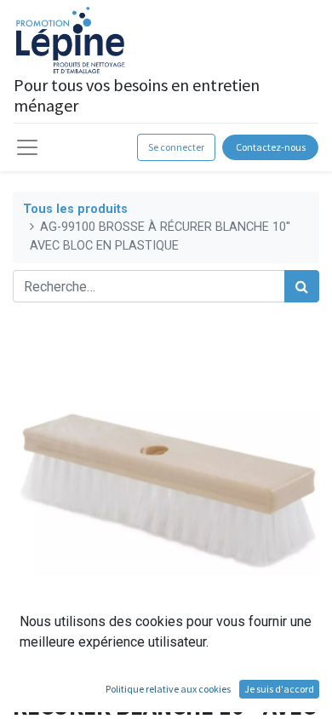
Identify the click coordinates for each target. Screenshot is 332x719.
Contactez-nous (271, 147)
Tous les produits (75, 209)
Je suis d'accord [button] (279, 688)
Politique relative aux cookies (168, 688)
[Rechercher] (301, 286)
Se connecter (176, 147)
